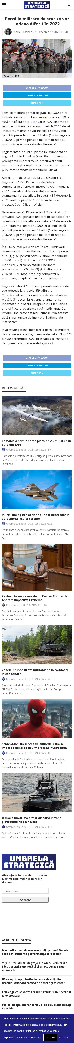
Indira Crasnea (22, 32)
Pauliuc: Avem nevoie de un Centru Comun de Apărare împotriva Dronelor (35, 598)
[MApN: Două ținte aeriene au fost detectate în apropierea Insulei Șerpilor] (37, 489)
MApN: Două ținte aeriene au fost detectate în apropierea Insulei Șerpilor (36, 517)
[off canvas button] (4, 4)
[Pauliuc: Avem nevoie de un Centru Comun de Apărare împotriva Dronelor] (37, 567)
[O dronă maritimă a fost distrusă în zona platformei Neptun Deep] (37, 792)
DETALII (63, 1037)
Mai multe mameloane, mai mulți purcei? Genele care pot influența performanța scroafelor (35, 952)
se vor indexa (48, 117)
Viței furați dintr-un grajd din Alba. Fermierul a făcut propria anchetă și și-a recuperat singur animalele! (34, 966)
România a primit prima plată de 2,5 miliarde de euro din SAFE (37, 443)
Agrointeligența (16, 940)
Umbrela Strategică (16, 449)
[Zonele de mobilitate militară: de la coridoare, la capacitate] (37, 644)
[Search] (69, 4)
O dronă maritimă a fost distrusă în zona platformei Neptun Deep (31, 820)
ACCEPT (50, 1037)
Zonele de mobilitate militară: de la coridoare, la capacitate (36, 672)
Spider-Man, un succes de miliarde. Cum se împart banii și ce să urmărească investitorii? (34, 746)
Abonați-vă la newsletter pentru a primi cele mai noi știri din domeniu (24, 878)
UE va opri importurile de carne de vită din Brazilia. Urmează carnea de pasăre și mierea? (33, 981)
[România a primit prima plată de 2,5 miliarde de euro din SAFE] (37, 415)
